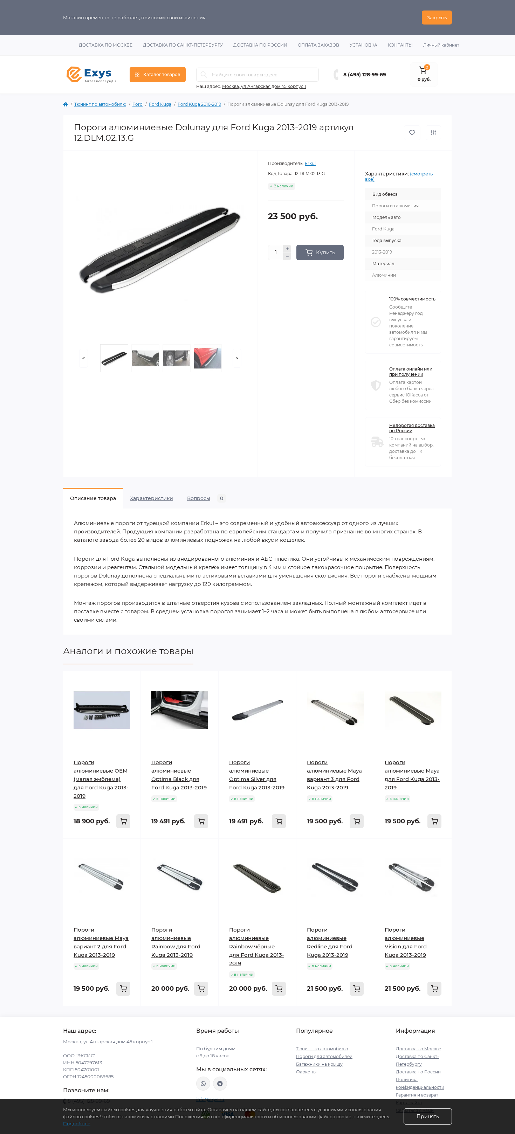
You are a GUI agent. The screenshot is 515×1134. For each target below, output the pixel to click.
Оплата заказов (318, 45)
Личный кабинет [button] (441, 45)
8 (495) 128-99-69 (364, 74)
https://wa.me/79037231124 (203, 1084)
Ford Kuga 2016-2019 (199, 104)
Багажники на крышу (319, 1064)
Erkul (310, 163)
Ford (137, 104)
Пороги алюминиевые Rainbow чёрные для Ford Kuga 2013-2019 (256, 946)
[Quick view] (130, 682)
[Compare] (130, 708)
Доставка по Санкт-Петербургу (183, 45)
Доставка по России (260, 45)
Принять (428, 1116)
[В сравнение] (433, 132)
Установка (363, 45)
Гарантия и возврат (417, 1095)
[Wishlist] (130, 695)
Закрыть (437, 17)
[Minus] (287, 257)
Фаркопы (306, 1071)
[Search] (204, 75)
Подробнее (76, 1123)
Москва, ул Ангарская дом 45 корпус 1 (264, 86)
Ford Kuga (160, 104)
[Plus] (287, 249)
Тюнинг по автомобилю (100, 104)
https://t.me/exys (220, 1084)
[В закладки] (412, 132)
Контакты (400, 45)
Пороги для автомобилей (324, 1056)
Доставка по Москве (105, 45)
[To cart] (123, 821)
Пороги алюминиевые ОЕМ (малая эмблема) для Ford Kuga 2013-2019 (101, 779)
